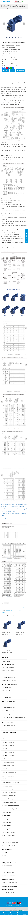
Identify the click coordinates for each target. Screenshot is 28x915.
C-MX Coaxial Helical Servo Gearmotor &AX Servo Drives (14, 718)
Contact (22, 901)
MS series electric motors (8, 762)
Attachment (21, 70)
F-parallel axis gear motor (8, 714)
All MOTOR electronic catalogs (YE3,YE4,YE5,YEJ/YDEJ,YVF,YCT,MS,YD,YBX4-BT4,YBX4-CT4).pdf (13, 513)
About (10, 901)
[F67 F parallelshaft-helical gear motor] (7, 643)
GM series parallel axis (8, 829)
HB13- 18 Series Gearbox (8, 670)
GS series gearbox (7, 812)
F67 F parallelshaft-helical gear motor (7, 651)
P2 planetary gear (7, 687)
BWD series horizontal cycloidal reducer (11, 809)
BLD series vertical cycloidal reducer (11, 805)
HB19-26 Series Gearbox (8, 674)
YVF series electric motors (8, 752)
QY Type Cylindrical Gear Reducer (10, 842)
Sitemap (24, 910)
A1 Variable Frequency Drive (9, 725)
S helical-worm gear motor (9, 875)
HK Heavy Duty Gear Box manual (10, 680)
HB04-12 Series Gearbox (8, 667)
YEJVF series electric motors (9, 755)
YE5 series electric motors (8, 745)
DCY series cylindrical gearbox (9, 802)
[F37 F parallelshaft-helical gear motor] (7, 625)
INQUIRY (6, 70)
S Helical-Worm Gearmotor (9, 707)
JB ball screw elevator (8, 779)
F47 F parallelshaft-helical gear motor (21, 633)
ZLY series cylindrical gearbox (9, 799)
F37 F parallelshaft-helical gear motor (7, 633)
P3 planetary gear (7, 697)
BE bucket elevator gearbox (9, 677)
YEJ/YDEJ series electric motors (10, 749)
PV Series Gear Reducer (8, 839)
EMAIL (12, 70)
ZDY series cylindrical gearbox (9, 795)
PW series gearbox (7, 690)
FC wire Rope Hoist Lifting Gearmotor (11, 782)
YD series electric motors (8, 765)
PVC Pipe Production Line (8, 892)
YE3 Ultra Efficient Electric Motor (10, 882)
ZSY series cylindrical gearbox (9, 792)
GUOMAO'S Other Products (9, 845)
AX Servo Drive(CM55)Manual (9, 732)
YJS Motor (5, 852)
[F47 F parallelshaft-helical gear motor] (21, 625)
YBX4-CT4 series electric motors (10, 772)
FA (4, 603)
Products (9, 5)
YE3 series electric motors (8, 739)
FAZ (7, 603)
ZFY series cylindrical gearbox (9, 789)
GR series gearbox (7, 819)
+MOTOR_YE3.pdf (5, 518)
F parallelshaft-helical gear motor (16, 6)
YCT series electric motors (8, 759)
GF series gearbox (7, 822)
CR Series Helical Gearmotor (9, 704)
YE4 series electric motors (8, 742)
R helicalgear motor (7, 865)
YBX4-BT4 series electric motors (10, 769)
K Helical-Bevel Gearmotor (9, 710)
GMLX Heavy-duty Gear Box (9, 835)
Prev (4, 23)
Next (24, 23)
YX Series (5, 855)
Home (4, 5)
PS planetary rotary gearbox (9, 694)
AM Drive (5, 728)
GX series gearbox (7, 825)
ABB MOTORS (6, 859)
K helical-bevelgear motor (8, 872)
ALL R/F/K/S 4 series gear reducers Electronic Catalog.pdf (14, 509)
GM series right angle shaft (9, 832)
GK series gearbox (7, 815)
